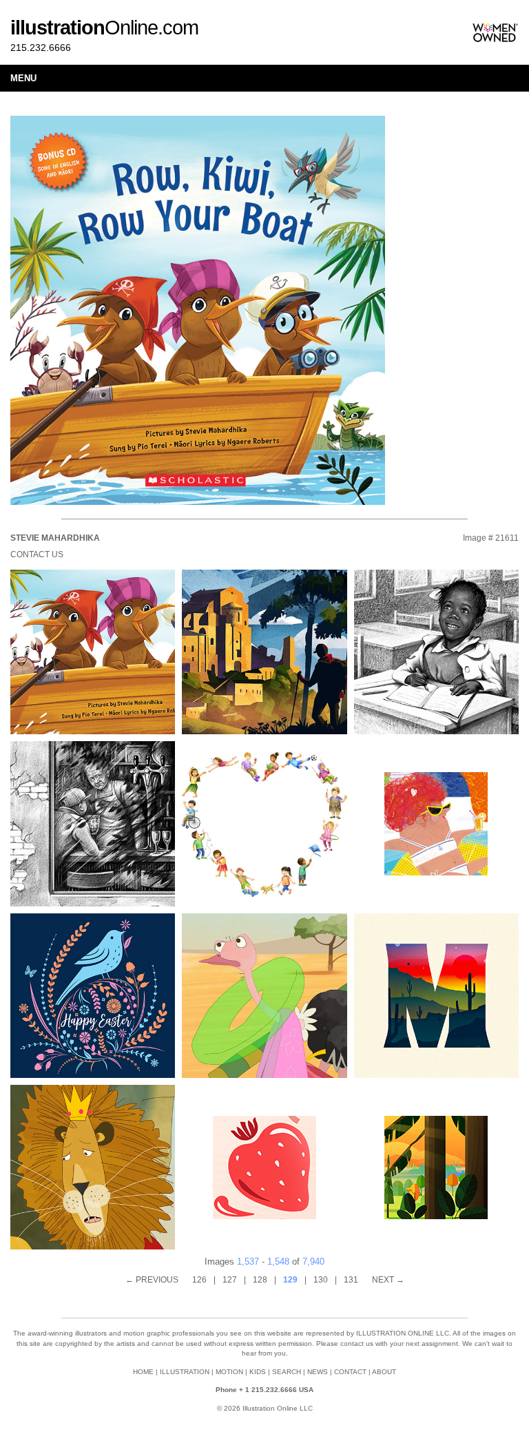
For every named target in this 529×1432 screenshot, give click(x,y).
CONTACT (350, 1372)
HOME (143, 1372)
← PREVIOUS (151, 1280)
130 (320, 1280)
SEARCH (286, 1372)
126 (199, 1280)
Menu (23, 78)
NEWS (317, 1372)
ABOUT (384, 1372)
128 (260, 1280)
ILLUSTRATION (184, 1372)
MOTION (229, 1372)
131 (351, 1280)
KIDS (257, 1372)
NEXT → (388, 1280)
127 (229, 1280)
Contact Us (36, 554)
